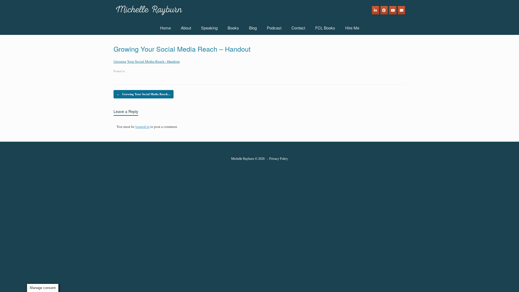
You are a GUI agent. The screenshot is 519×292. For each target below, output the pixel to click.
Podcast (274, 28)
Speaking (209, 28)
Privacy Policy (278, 158)
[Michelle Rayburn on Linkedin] (375, 10)
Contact (298, 28)
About (186, 28)
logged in (142, 127)
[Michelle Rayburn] (149, 10)
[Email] (401, 10)
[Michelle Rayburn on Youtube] (393, 10)
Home (165, 28)
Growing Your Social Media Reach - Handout (147, 61)
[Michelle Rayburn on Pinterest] (384, 10)
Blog (253, 28)
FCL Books (325, 28)
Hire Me (352, 28)
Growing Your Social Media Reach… (144, 94)
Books (233, 28)
